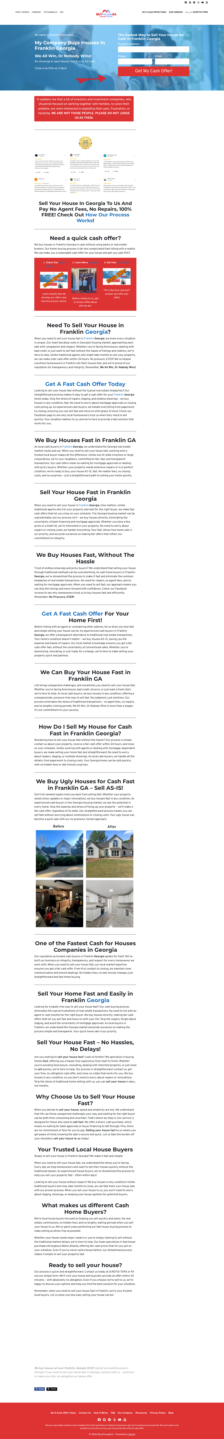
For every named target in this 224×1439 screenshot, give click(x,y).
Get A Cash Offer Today (154, 12)
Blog (170, 1412)
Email (159, 56)
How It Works (22, 12)
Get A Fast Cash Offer (72, 613)
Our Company (176, 12)
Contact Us (85, 1412)
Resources (141, 1412)
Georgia (96, 331)
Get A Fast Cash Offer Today (85, 384)
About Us (93, 262)
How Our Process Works (102, 217)
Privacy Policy (158, 1412)
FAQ (61, 12)
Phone (122, 56)
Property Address (129, 44)
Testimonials (50, 12)
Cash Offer (123, 262)
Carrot (131, 1434)
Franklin (89, 338)
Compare (36, 12)
